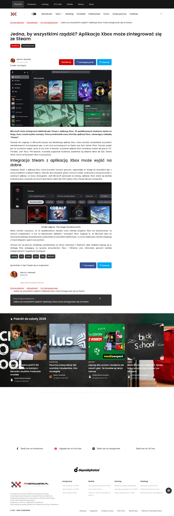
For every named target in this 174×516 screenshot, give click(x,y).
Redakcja (83, 511)
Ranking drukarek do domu (150, 489)
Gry (21, 256)
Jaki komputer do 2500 (70, 486)
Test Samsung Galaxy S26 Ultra (99, 486)
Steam (28, 256)
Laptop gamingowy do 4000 (124, 493)
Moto (91, 4)
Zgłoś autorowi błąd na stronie (32, 283)
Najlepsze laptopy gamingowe (125, 486)
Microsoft (51, 256)
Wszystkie (18, 4)
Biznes (81, 4)
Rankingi (70, 14)
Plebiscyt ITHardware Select (152, 511)
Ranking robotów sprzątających (152, 493)
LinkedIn (23, 278)
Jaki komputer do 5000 (70, 489)
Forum (106, 14)
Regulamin (94, 511)
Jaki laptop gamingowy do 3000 (125, 489)
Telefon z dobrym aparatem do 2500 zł (99, 494)
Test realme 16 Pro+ (95, 489)
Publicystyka (94, 14)
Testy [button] (58, 14)
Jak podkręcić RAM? (69, 493)
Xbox (42, 256)
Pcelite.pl (134, 14)
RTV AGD (58, 4)
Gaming (45, 4)
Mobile (70, 4)
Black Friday (133, 511)
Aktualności (46, 14)
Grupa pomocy (120, 14)
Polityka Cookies (107, 511)
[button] (161, 13)
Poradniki (81, 14)
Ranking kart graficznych (149, 486)
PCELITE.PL (121, 511)
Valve (36, 256)
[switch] (34, 14)
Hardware (31, 4)
